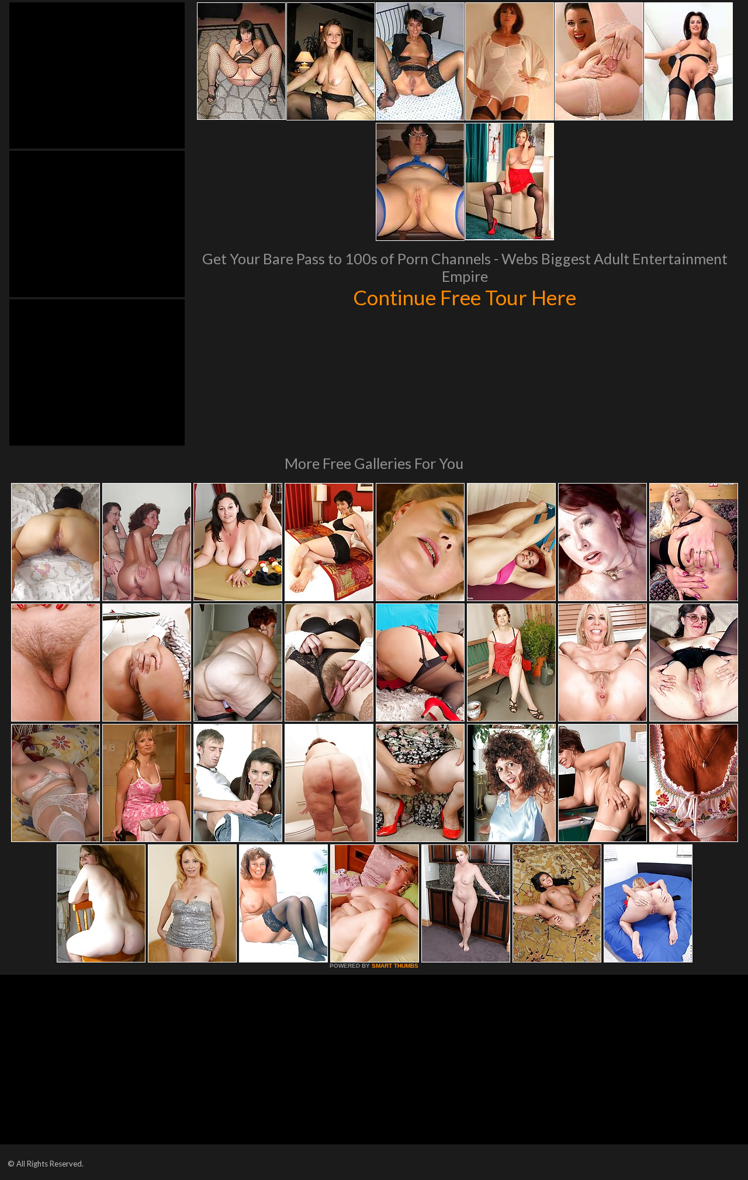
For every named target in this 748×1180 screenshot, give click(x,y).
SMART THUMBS (395, 965)
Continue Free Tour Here (464, 297)
